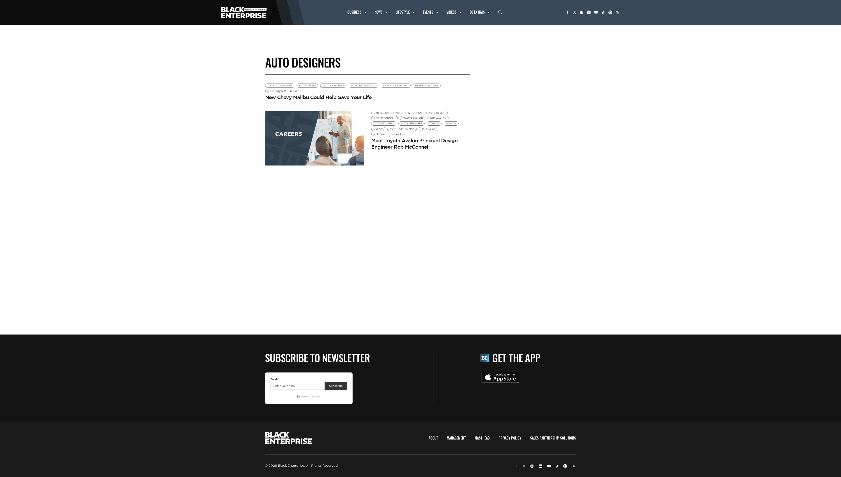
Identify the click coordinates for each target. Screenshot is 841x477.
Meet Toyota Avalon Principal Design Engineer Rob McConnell (414, 143)
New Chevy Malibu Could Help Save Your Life (318, 97)
